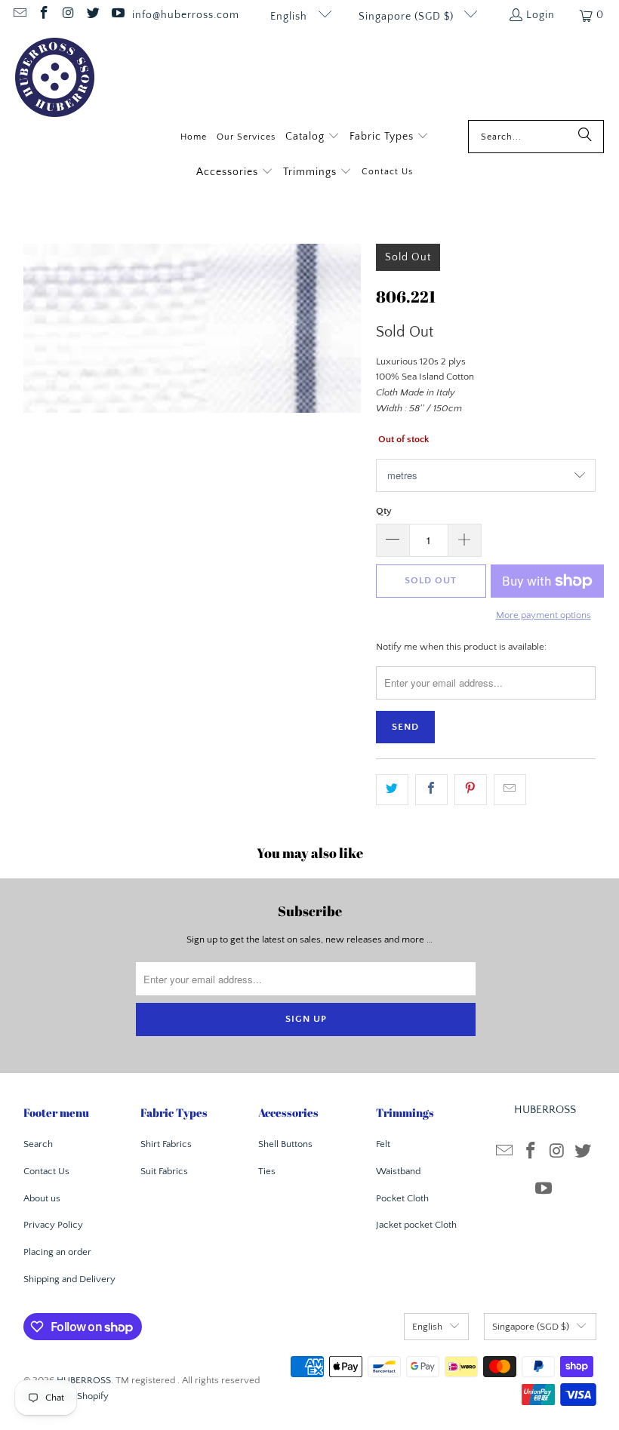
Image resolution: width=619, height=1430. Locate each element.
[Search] (585, 136)
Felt (383, 1144)
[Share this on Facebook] (431, 789)
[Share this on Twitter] (392, 789)
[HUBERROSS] (54, 79)
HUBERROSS (84, 1380)
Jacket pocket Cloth (416, 1224)
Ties (267, 1171)
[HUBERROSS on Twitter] (92, 15)
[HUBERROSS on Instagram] (67, 15)
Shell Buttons (285, 1144)
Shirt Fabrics (166, 1144)
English (290, 17)
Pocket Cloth (402, 1198)
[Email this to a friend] (510, 789)
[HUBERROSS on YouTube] (117, 15)
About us (41, 1198)
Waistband (398, 1171)
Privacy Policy (53, 1224)
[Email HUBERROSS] (18, 15)
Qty (384, 511)
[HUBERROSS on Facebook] (43, 15)
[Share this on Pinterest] (470, 789)
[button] (312, 137)
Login (540, 15)
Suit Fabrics (164, 1171)
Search (38, 1144)
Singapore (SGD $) (408, 17)
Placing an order (57, 1252)
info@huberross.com (185, 15)
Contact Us (46, 1171)
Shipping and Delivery (69, 1279)
